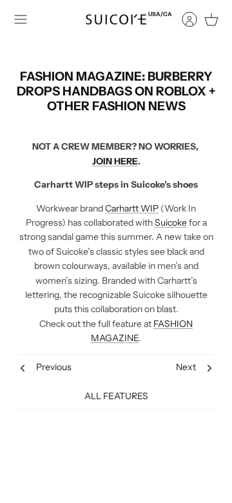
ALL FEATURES (116, 396)
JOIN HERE (115, 161)
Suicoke (171, 222)
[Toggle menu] (20, 19)
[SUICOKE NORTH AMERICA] (116, 19)
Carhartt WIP (132, 208)
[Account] (183, 19)
